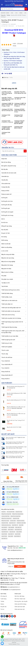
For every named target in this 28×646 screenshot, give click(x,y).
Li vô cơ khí (4, 250)
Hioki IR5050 (4, 529)
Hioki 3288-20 (4, 527)
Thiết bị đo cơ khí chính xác (9, 300)
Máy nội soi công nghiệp (8, 261)
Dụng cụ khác (5, 190)
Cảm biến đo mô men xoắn (8, 172)
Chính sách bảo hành (20, 606)
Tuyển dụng (3, 598)
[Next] (25, 470)
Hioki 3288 (21, 525)
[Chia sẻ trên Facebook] (4, 73)
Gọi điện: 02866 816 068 (13, 504)
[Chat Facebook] (2, 643)
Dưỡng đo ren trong (7, 215)
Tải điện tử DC (5, 282)
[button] (2, 4)
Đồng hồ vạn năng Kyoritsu (17, 513)
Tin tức (2, 609)
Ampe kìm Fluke (19, 511)
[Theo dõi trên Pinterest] (9, 616)
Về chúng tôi (4, 596)
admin (22, 26)
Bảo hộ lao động (6, 162)
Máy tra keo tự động (7, 272)
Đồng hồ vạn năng (6, 226)
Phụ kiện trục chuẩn (7, 279)
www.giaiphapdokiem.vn (13, 587)
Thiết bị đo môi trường (8, 314)
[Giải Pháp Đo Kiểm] (14, 5)
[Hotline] (2, 636)
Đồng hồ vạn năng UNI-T (7, 518)
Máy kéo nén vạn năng (7, 258)
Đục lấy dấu (4, 229)
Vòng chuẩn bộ (5, 371)
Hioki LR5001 (19, 531)
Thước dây (4, 353)
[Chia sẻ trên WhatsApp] (2, 73)
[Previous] (2, 470)
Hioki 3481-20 (4, 538)
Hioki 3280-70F (18, 527)
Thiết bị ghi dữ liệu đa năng (9, 327)
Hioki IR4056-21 (17, 536)
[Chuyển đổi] (26, 158)
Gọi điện (10, 488)
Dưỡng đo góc (5, 208)
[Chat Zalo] (2, 640)
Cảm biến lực (5, 176)
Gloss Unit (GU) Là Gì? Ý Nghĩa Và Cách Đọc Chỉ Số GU (15, 438)
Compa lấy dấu (5, 187)
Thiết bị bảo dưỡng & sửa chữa (10, 290)
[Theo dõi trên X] (7, 616)
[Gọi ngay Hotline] (12, 142)
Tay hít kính (4, 286)
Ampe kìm (4, 158)
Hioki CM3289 (11, 527)
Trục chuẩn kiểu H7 (6, 364)
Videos (2, 604)
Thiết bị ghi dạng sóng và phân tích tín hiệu (12, 322)
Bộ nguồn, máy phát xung (8, 165)
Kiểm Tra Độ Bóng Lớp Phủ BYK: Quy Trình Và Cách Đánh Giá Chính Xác (15, 457)
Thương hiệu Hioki (10, 511)
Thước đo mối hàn (6, 357)
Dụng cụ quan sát (6, 194)
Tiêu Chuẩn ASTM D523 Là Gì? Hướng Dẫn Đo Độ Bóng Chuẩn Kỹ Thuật (15, 452)
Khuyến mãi (3, 606)
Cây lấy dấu (4, 180)
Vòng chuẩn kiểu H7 (7, 375)
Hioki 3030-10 (11, 534)
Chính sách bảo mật (20, 609)
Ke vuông (4, 236)
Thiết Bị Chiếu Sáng (7, 293)
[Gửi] (26, 9)
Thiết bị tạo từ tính (6, 343)
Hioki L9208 (10, 536)
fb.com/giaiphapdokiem (14, 589)
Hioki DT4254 (4, 536)
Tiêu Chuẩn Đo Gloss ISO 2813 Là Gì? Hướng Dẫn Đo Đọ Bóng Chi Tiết (15, 442)
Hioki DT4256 (4, 534)
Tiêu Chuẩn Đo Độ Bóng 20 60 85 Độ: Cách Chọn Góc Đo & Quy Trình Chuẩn (16, 447)
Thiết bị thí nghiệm (6, 346)
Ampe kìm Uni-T (12, 522)
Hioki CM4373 (10, 529)
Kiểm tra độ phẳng (6, 247)
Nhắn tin (17, 488)
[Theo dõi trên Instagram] (4, 616)
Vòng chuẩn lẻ (5, 378)
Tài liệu (8, 15)
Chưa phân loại (5, 183)
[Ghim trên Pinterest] (9, 73)
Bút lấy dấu (4, 169)
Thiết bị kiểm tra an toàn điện (9, 336)
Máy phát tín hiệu (6, 268)
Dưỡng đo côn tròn (7, 201)
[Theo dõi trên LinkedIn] (12, 616)
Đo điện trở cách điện (21, 522)
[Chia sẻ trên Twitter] (5, 73)
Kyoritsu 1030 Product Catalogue (13, 60)
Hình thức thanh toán (20, 598)
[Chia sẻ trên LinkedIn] (11, 73)
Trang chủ (3, 15)
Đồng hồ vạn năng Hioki (6, 513)
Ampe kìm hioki (16, 518)
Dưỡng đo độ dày (6, 204)
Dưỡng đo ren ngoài (7, 212)
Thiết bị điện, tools (6, 297)
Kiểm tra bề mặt (5, 243)
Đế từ (3, 219)
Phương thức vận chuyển (21, 601)
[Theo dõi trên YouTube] (15, 616)
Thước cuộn (5, 350)
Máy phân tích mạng (7, 265)
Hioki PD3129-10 (5, 531)
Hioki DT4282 (17, 534)
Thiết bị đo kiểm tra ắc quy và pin (10, 311)
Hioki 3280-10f (15, 525)
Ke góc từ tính (5, 233)
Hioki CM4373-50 (18, 529)
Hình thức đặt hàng (19, 596)
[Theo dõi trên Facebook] (2, 616)
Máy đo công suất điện (7, 254)
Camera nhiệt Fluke (5, 516)
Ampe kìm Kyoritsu (20, 520)
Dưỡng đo (4, 197)
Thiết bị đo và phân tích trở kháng (11, 318)
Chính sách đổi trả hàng (20, 604)
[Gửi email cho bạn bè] (7, 73)
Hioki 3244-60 (12, 531)
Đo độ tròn (4, 222)
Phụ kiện (3, 275)
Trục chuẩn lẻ (5, 368)
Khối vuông (4, 240)
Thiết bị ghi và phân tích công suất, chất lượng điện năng (12, 331)
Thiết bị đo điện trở (7, 304)
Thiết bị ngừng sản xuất (8, 339)
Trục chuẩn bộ (5, 361)
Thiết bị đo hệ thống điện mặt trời (11, 307)
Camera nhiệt (13, 520)
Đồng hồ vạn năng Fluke (15, 516)
